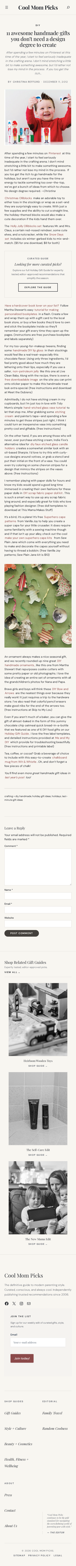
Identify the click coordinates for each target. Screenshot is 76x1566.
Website (9, 917)
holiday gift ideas (41, 796)
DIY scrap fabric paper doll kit (43, 493)
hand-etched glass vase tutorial (44, 408)
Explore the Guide (41, 289)
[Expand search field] (68, 7)
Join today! (22, 1358)
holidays (56, 796)
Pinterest (55, 153)
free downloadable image (21, 379)
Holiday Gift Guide (17, 734)
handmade (25, 796)
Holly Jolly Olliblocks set (26, 226)
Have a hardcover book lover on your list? (32, 305)
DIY (38, 25)
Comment (11, 846)
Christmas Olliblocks (18, 198)
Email (8, 903)
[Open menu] (6, 7)
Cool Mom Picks (38, 7)
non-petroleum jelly (26, 371)
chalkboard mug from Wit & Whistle (36, 760)
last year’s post (14, 777)
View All (12, 972)
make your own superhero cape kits (28, 538)
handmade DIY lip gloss (28, 350)
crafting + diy (11, 796)
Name (8, 889)
